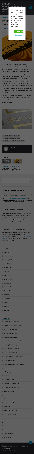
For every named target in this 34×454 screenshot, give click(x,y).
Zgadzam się (19, 31)
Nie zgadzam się (18, 35)
